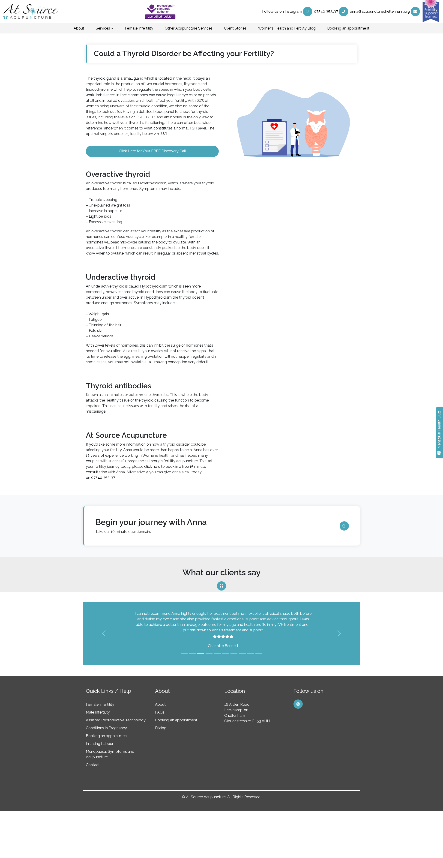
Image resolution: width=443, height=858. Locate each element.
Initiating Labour (99, 743)
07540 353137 (326, 11)
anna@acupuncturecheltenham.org (380, 11)
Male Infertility (98, 712)
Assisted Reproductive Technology (116, 720)
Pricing (160, 728)
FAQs (160, 712)
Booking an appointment (348, 28)
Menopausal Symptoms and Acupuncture (110, 754)
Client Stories (235, 28)
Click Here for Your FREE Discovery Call (152, 151)
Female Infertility (139, 28)
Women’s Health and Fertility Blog (287, 28)
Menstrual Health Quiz (439, 430)
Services (103, 28)
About (79, 28)
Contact (93, 765)
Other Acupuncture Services (189, 28)
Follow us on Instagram (282, 11)
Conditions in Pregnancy (106, 728)
